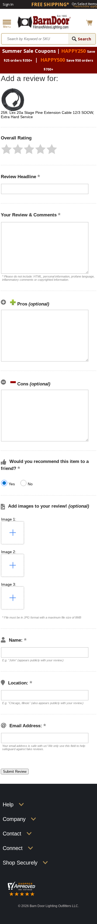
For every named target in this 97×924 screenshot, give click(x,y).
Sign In (8, 4)
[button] (6, 149)
